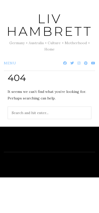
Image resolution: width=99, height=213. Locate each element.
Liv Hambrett (49, 25)
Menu (10, 63)
